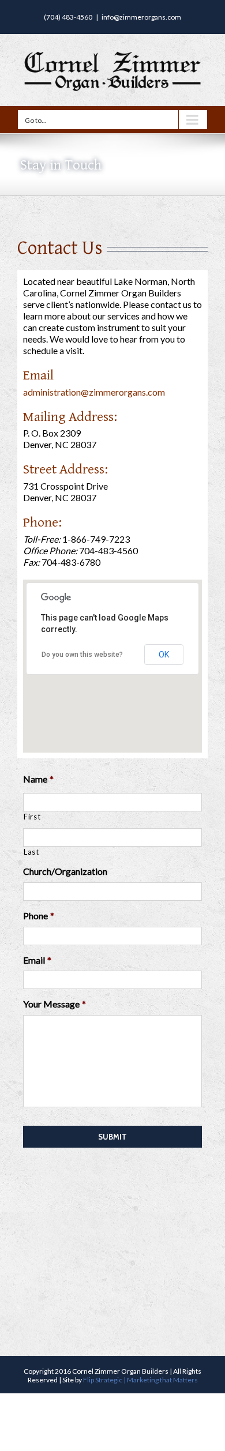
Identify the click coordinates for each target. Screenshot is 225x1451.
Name (38, 778)
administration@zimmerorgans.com (94, 391)
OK (164, 654)
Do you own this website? (82, 655)
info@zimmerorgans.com (141, 17)
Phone (38, 915)
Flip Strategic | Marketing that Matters (140, 1379)
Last (31, 851)
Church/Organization (65, 871)
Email (37, 959)
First (32, 816)
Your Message (54, 1003)
